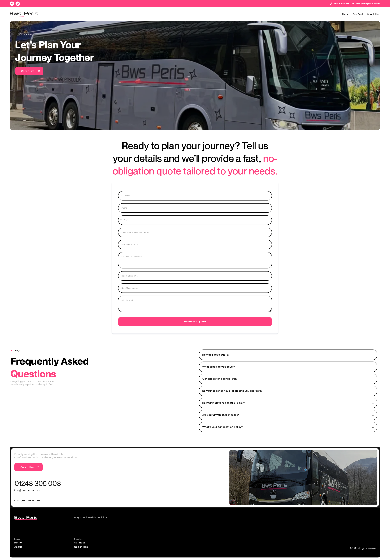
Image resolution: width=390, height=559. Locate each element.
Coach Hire (81, 547)
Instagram (20, 500)
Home (18, 542)
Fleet (82, 542)
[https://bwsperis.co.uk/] (23, 14)
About (18, 547)
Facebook (34, 500)
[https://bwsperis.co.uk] (42, 518)
